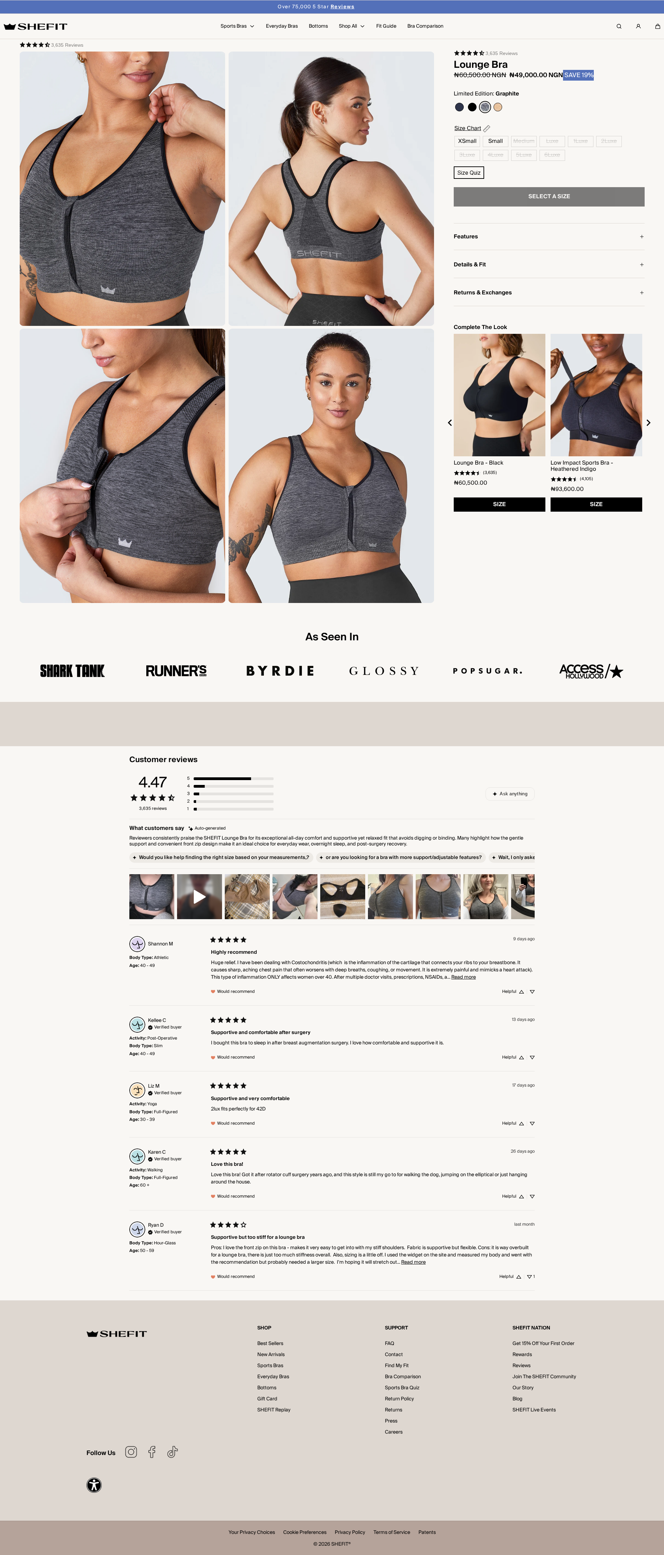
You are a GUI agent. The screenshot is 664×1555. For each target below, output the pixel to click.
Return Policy (399, 1399)
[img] (207, 829)
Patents (427, 1533)
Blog (518, 1399)
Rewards (522, 1355)
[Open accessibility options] (94, 1485)
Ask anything (513, 794)
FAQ (389, 1343)
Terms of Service (392, 1533)
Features (466, 236)
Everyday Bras (273, 1377)
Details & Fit (470, 264)
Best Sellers (270, 1343)
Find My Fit (397, 1366)
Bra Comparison (403, 1377)
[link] (51, 44)
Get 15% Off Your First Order (543, 1343)
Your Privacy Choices (252, 1533)
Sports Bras (270, 1366)
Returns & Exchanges (483, 293)
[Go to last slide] (450, 423)
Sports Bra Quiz (402, 1388)
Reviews (522, 1366)
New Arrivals (271, 1355)
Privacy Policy (350, 1533)
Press (391, 1421)
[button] (658, 26)
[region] (549, 423)
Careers (394, 1432)
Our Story (523, 1388)
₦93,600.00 (567, 489)
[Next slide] (648, 423)
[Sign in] (638, 26)
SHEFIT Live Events (534, 1410)
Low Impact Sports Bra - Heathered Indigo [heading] (582, 466)
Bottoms (266, 1388)
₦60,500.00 (470, 483)
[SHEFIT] (35, 26)
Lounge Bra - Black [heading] (478, 463)
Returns (393, 1410)
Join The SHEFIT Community (544, 1377)
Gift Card (267, 1399)
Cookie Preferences (304, 1533)
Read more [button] (463, 977)
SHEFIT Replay (273, 1410)
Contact (394, 1355)
